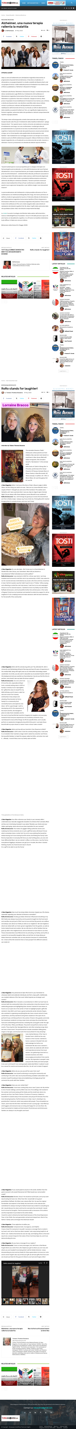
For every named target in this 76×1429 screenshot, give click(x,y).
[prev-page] (2, 302)
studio (5, 213)
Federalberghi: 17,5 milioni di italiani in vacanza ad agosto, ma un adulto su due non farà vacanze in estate (67, 112)
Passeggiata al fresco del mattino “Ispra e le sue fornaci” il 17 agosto (67, 100)
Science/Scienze (41, 290)
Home (3, 15)
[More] (41, 36)
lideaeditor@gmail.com (43, 1408)
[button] (72, 3)
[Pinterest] (41, 1413)
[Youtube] (73, 8)
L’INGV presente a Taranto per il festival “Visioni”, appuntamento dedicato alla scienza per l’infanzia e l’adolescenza (41, 294)
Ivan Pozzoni (68, 341)
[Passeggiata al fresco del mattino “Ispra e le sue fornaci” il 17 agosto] (55, 98)
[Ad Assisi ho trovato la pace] (55, 328)
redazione (67, 365)
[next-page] (6, 302)
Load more (63, 371)
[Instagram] (67, 8)
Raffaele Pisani (69, 331)
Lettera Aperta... (65, 325)
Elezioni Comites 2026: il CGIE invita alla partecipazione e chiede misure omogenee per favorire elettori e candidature (9, 294)
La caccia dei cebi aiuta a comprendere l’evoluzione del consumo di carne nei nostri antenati (67, 316)
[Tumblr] (46, 1413)
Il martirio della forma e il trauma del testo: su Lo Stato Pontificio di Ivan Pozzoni (67, 361)
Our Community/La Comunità (25, 289)
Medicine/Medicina (21, 15)
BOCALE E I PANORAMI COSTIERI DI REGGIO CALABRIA (66, 89)
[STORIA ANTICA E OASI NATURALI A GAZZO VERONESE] (55, 76)
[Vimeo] (71, 8)
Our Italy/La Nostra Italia (66, 74)
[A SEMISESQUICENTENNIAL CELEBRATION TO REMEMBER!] (55, 65)
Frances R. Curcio (68, 70)
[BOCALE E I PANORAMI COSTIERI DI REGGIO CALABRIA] (55, 87)
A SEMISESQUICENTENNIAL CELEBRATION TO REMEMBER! (67, 65)
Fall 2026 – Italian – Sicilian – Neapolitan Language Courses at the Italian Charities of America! (25, 294)
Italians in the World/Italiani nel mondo (9, 287)
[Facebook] (64, 8)
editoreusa (10, 30)
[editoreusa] (3, 30)
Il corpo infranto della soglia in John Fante (66, 337)
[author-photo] (61, 70)
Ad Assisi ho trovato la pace (66, 328)
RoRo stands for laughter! (39, 250)
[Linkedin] (35, 1413)
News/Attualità (10, 15)
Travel (62, 62)
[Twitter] (69, 8)
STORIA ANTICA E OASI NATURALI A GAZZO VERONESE (66, 78)
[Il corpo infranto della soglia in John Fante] (55, 338)
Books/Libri (63, 335)
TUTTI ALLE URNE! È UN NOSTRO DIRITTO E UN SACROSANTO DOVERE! (12, 252)
